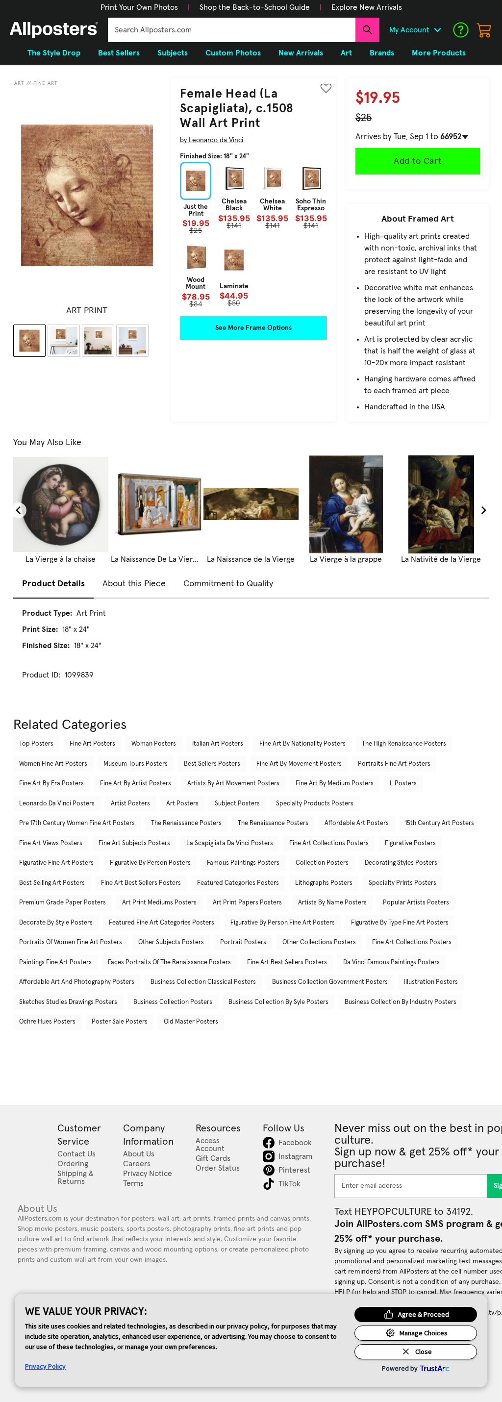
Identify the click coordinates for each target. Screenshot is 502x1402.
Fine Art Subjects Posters (134, 843)
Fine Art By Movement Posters (299, 764)
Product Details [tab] (53, 583)
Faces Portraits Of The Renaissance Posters (169, 962)
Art (19, 83)
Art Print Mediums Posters (159, 903)
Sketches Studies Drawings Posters (68, 1002)
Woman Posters (153, 744)
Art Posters (182, 804)
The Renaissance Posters (186, 823)
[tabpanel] (251, 653)
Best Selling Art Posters (52, 883)
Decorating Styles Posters (401, 863)
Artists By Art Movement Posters (233, 783)
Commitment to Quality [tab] (228, 583)
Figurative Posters (410, 843)
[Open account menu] (437, 30)
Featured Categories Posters (238, 883)
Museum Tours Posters (135, 764)
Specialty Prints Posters (402, 883)
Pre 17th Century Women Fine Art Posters (77, 823)
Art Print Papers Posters (247, 903)
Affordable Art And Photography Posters (76, 982)
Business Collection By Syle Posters (278, 1002)
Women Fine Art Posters (53, 764)
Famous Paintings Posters (243, 863)
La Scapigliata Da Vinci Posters (229, 843)
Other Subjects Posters (171, 942)
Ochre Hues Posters (47, 1022)
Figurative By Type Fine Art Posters (400, 923)
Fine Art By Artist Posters (135, 783)
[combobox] (231, 30)
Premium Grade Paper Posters (62, 903)
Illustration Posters (431, 982)
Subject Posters (237, 804)
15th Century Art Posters (439, 823)
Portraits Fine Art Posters (394, 764)
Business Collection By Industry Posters (400, 1002)
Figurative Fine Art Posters (56, 863)
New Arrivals (300, 53)
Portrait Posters (243, 942)
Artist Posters (130, 804)
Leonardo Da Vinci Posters (57, 804)
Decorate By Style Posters (56, 923)
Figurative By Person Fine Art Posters (282, 923)
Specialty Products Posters (314, 804)
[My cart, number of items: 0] (484, 30)
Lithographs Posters (323, 883)
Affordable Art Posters (357, 823)
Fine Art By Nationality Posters (302, 744)
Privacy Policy (45, 1366)
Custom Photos (233, 53)
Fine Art (45, 83)
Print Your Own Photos (139, 7)
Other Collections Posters (319, 942)
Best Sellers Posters (212, 764)
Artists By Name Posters (332, 903)
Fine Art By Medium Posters (335, 783)
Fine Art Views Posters (50, 843)
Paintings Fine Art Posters (55, 962)
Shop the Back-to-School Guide (255, 7)
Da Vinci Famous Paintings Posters (391, 962)
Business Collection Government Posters (330, 982)
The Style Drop (53, 53)
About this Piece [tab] (134, 583)
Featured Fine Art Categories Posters (161, 923)
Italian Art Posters (217, 744)
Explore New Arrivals (366, 7)
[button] (139, 7)
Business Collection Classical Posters (203, 982)
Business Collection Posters (172, 1002)
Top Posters (36, 744)
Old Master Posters (191, 1022)
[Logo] (54, 30)
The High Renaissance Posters (404, 744)
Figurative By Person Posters (150, 863)
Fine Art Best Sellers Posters (141, 883)
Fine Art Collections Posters (329, 843)
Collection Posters (322, 863)
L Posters (403, 783)
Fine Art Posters (92, 744)
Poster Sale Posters (120, 1022)
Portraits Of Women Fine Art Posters (70, 942)
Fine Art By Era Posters (51, 783)
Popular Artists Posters (416, 903)
